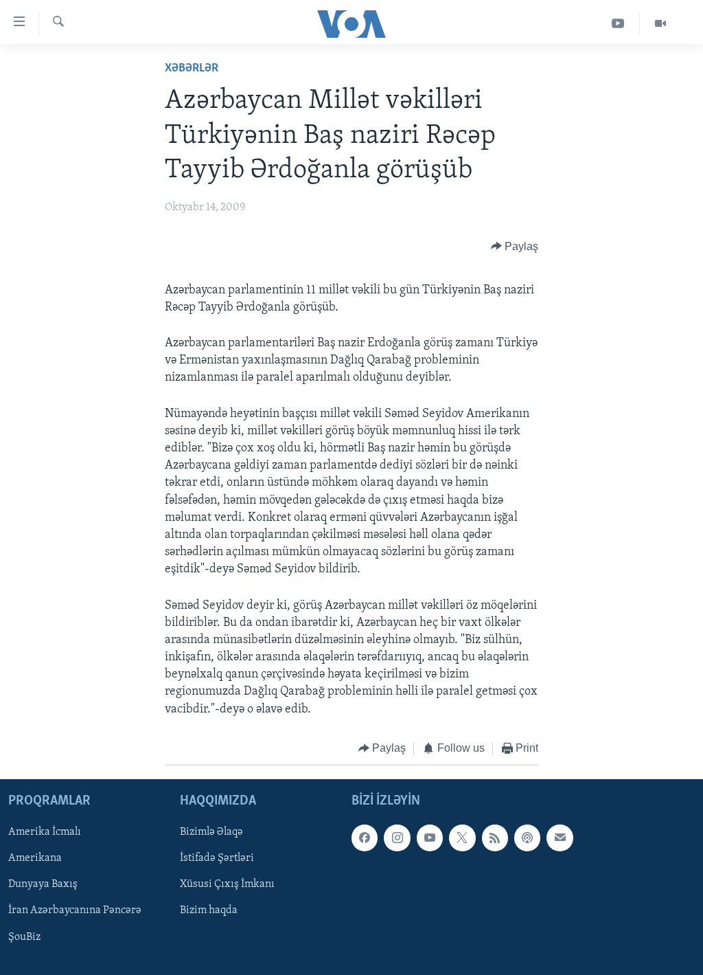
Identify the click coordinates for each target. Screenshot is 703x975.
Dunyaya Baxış (43, 884)
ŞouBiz (24, 937)
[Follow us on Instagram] (397, 838)
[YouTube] (618, 23)
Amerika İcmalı (44, 832)
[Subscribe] (559, 838)
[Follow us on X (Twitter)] (462, 838)
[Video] (660, 23)
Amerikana (35, 858)
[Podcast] (527, 838)
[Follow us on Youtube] (430, 838)
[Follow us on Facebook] (365, 838)
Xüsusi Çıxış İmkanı (227, 884)
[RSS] (495, 838)
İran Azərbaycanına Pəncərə (74, 911)
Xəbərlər (191, 69)
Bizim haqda (209, 911)
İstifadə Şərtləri (217, 858)
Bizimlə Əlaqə (211, 832)
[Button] (515, 247)
